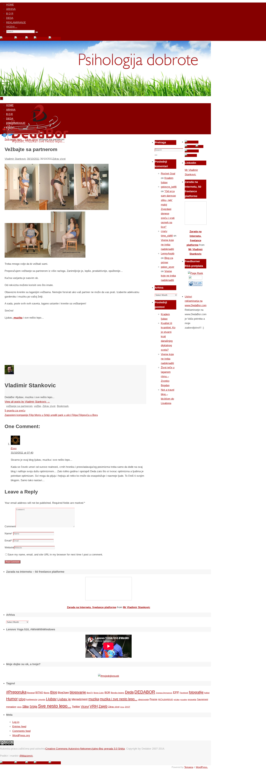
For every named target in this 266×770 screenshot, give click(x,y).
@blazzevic (26, 755)
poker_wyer (167, 266)
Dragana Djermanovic (164, 693)
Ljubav (51, 699)
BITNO (39, 692)
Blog (53, 692)
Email (8, 540)
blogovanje (78, 692)
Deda (129, 692)
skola (19, 707)
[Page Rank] (195, 273)
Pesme (153, 699)
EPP (176, 692)
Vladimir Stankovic (15, 158)
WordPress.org (21, 735)
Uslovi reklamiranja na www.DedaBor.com (195, 301)
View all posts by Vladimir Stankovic (27, 401)
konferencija (31, 699)
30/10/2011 (33, 158)
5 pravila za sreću (15, 410)
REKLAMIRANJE (16, 22)
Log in (15, 722)
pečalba (176, 699)
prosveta (192, 699)
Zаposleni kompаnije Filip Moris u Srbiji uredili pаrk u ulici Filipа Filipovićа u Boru (51, 415)
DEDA (9, 18)
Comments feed (21, 731)
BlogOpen (63, 692)
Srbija (33, 706)
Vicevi (85, 706)
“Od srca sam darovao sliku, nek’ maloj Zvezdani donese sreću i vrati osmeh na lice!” (168, 209)
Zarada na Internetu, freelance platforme (91, 607)
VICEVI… (11, 26)
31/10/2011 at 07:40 (22, 452)
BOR (107, 692)
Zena (122, 707)
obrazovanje (143, 699)
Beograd (31, 693)
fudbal (207, 693)
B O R (9, 13)
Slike (25, 706)
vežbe (37, 406)
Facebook (184, 693)
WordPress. (202, 767)
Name (8, 533)
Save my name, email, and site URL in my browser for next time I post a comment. (55, 554)
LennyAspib (167, 253)
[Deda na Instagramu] (41, 38)
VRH (94, 706)
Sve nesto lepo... (54, 705)
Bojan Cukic (99, 693)
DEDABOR (144, 692)
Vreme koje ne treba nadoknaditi (167, 245)
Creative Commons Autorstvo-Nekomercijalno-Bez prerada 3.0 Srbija (85, 748)
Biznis (46, 692)
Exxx (14, 448)
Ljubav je (64, 699)
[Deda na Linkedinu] (55, 38)
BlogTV (90, 693)
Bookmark (63, 406)
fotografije (196, 692)
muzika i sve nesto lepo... (118, 699)
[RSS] (29, 38)
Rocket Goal (168, 173)
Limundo (41, 699)
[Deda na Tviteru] (19, 38)
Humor (12, 699)
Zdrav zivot (59, 158)
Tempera (188, 767)
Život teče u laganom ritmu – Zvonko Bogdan (167, 376)
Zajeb (103, 706)
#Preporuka (16, 692)
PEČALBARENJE (165, 699)
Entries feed (19, 726)
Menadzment (80, 699)
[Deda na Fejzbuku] (7, 38)
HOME (10, 4)
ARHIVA (11, 9)
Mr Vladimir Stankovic (136, 607)
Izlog (22, 699)
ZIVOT (127, 707)
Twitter (76, 706)
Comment (10, 526)
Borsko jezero (117, 692)
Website (9, 547)
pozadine (183, 699)
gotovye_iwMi (169, 186)
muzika (17, 317)
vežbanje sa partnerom (19, 406)
